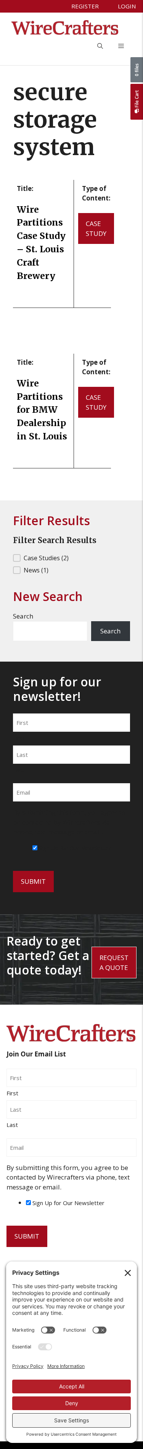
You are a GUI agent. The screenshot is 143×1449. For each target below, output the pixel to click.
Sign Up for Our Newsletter (75, 848)
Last (18, 770)
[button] (100, 46)
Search (23, 616)
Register (85, 6)
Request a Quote (114, 962)
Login (127, 6)
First (19, 738)
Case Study (96, 228)
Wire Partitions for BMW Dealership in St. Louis (42, 410)
